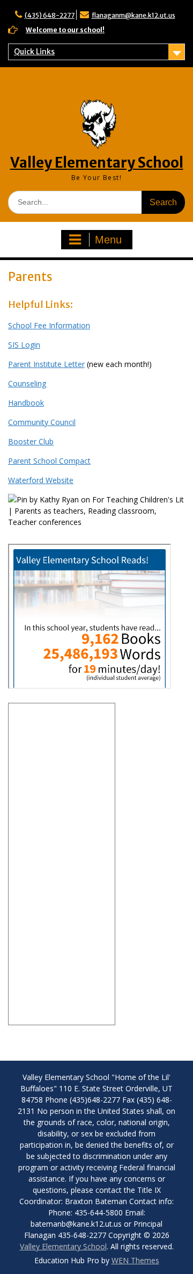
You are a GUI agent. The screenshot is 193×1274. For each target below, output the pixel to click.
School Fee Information (49, 325)
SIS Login (24, 345)
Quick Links (34, 51)
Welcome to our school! (65, 30)
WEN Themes (135, 1260)
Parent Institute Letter (46, 364)
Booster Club (31, 441)
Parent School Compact (49, 461)
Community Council (42, 422)
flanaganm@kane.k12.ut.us (133, 15)
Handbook (26, 403)
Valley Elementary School (96, 162)
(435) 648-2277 (50, 15)
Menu (108, 240)
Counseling (27, 383)
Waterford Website (40, 480)
